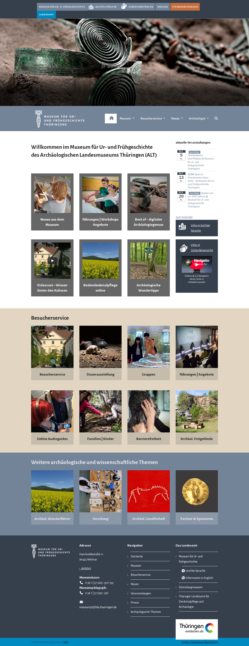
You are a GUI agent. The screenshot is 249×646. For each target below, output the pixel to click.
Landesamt (46, 14)
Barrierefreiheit (148, 439)
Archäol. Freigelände (197, 439)
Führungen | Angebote (197, 374)
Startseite (137, 556)
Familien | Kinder (100, 439)
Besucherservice (52, 374)
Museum (136, 565)
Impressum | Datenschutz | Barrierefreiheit (199, 642)
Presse (135, 602)
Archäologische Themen (146, 611)
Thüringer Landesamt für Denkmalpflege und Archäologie (194, 601)
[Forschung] (100, 491)
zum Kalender (184, 217)
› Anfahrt (85, 568)
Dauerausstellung (100, 374)
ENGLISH (162, 6)
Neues (135, 584)
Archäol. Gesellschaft (148, 519)
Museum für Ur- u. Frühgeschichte (62, 6)
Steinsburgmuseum (185, 6)
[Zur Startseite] (111, 118)
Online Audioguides (52, 439)
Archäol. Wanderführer (52, 519)
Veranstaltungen (141, 593)
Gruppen (148, 374)
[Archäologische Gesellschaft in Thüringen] (148, 491)
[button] (216, 118)
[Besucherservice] (148, 346)
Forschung (100, 519)
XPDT (65, 642)
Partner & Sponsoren (196, 519)
